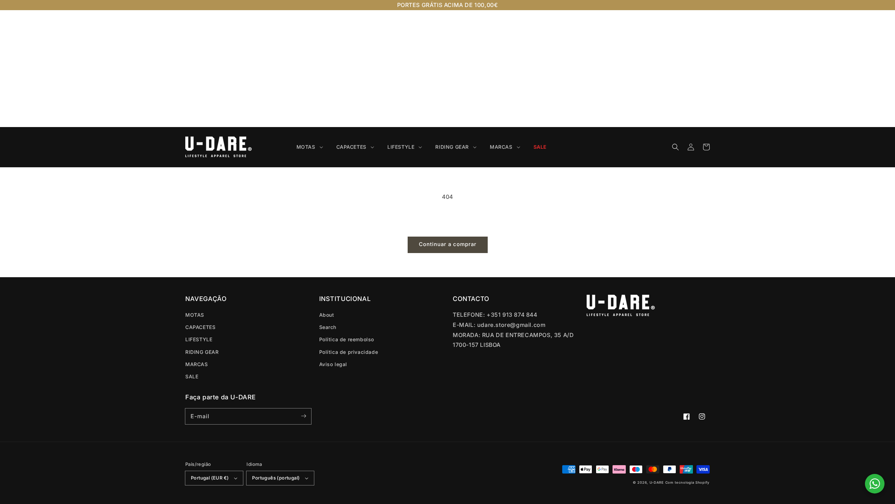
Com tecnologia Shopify (687, 482)
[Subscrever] (303, 416)
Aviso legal (333, 364)
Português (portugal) (276, 478)
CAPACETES (200, 327)
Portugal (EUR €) (210, 478)
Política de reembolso (346, 339)
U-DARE (657, 482)
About (326, 315)
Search (328, 327)
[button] (675, 147)
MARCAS (196, 364)
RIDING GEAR (202, 352)
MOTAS (194, 315)
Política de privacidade (348, 352)
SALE (191, 376)
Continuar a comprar (448, 244)
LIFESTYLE (198, 339)
